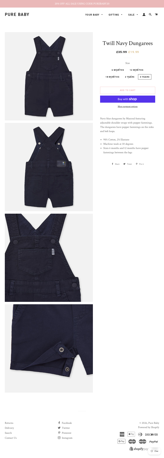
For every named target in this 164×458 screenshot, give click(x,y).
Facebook (66, 423)
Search (8, 433)
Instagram (66, 438)
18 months (112, 77)
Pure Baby (17, 14)
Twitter (65, 428)
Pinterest (66, 433)
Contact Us (11, 438)
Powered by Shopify (148, 427)
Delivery (9, 428)
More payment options (128, 106)
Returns (9, 423)
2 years (129, 77)
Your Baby (92, 14)
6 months (118, 70)
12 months (137, 70)
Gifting (114, 14)
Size (127, 63)
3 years (144, 77)
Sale (131, 14)
